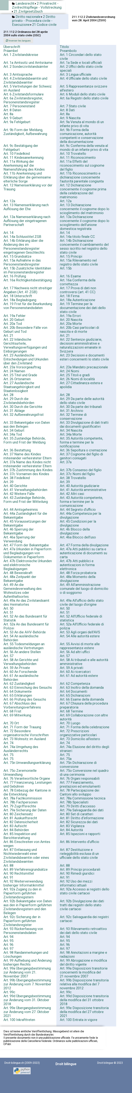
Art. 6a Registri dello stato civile (84, 98)
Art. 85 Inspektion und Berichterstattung (19, 836)
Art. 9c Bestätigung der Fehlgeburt (20, 148)
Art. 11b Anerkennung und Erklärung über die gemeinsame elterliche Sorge (27, 177)
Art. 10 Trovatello (73, 153)
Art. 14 (8, 233)
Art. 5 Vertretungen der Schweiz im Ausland (27, 88)
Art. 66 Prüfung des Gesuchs (24, 699)
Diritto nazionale (28, 17)
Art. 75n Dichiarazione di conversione (78, 765)
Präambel (10, 51)
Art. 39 (8, 482)
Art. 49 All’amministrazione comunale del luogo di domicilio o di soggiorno (84, 589)
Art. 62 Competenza (75, 683)
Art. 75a (66, 759)
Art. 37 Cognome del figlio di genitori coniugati (81, 456)
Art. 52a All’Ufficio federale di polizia (82, 626)
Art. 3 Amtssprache (17, 74)
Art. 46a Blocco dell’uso (78, 537)
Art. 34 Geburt (13, 430)
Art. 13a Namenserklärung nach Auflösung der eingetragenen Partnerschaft (26, 221)
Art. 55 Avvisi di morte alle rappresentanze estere (80, 646)
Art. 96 (8, 945)
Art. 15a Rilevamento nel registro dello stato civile (79, 262)
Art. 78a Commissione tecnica (82, 798)
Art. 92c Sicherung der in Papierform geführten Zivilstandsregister (21, 921)
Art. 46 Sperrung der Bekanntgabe (18, 531)
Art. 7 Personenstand (19, 106)
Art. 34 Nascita (71, 430)
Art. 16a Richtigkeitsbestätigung (27, 280)
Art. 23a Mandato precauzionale (84, 367)
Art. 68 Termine (71, 711)
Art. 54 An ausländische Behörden (20, 638)
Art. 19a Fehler (14, 316)
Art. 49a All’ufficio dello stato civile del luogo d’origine (82, 602)
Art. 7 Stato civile (73, 106)
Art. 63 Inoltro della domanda (82, 687)
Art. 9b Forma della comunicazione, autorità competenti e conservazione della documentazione (81, 136)
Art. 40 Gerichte (15, 486)
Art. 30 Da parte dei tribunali (81, 407)
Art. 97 (8, 948)
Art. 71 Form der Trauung (22, 727)
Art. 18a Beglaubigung (19, 300)
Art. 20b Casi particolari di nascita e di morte (79, 330)
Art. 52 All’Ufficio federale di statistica (81, 618)
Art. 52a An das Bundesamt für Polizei (26, 626)
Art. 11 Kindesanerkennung (23, 157)
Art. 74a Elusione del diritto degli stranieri (84, 749)
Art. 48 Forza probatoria (78, 573)
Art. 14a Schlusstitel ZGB (22, 237)
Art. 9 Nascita (70, 118)
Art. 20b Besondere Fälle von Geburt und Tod (25, 330)
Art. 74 (8, 743)
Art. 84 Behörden (16, 830)
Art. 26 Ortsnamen (17, 379)
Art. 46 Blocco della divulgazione (75, 531)
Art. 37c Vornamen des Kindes (26, 474)
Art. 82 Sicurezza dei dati (79, 822)
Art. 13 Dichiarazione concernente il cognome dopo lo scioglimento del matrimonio (84, 209)
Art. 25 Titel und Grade (20, 375)
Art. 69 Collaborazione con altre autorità (84, 717)
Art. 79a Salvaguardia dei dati (81, 810)
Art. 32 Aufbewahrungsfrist (23, 415)
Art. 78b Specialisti (74, 802)
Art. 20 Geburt (13, 320)
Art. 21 (8, 335)
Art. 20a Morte (71, 324)
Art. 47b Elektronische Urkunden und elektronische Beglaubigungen (27, 565)
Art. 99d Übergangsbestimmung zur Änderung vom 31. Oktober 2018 (27, 1000)
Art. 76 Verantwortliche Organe (26, 778)
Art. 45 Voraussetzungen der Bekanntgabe (24, 523)
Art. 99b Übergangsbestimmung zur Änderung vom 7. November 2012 (27, 984)
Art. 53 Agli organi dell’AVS (80, 632)
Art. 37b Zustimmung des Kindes (28, 470)
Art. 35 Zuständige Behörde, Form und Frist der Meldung (24, 440)
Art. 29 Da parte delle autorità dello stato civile (82, 401)
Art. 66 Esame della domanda (82, 699)
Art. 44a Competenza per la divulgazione (80, 515)
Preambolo (68, 51)
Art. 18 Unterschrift (17, 296)
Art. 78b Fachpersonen (20, 802)
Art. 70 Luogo (70, 723)
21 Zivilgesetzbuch (28, 11)
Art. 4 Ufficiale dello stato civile (83, 78)
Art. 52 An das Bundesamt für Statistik (25, 618)
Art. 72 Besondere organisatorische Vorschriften (26, 733)
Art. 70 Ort (11, 723)
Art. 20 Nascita (71, 320)
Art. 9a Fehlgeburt (16, 122)
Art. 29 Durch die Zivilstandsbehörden (18, 401)
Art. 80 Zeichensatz (18, 814)
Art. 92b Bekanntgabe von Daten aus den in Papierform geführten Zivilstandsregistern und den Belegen (27, 907)
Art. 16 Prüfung (14, 276)
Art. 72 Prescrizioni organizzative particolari (78, 733)
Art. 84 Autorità (71, 830)
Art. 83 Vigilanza (72, 826)
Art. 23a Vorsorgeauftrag (22, 367)
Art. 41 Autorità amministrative (83, 490)
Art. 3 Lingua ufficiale (75, 74)
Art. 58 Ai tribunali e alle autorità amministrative (84, 662)
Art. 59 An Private (16, 668)
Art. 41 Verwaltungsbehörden (25, 490)
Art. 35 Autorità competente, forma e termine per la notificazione (81, 442)
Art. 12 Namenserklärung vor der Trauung (27, 187)
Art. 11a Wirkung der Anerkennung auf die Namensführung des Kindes (24, 165)
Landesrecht (25, 3)
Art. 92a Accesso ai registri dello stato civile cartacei (84, 891)
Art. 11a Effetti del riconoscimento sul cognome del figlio (82, 165)
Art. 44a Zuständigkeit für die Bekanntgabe (25, 515)
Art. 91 (8, 877)
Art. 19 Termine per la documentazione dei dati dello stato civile (83, 308)
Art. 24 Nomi (69, 371)
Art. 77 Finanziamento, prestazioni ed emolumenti (80, 784)
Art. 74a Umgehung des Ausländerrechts (20, 749)
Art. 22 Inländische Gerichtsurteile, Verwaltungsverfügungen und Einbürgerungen (25, 345)
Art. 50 (8, 608)
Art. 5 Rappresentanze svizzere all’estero (83, 88)
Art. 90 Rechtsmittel (18, 873)
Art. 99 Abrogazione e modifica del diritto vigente (83, 962)
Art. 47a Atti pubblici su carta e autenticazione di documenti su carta (83, 553)
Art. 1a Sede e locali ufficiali (81, 63)
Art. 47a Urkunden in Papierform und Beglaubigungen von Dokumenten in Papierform (27, 553)
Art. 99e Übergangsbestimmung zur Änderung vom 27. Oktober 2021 (27, 1012)
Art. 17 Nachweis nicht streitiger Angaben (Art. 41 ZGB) (27, 290)
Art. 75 (8, 755)
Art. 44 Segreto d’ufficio (78, 509)
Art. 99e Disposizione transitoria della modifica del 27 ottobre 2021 (84, 1012)
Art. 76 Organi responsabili (80, 778)
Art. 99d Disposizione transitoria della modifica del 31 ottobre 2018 (84, 1000)
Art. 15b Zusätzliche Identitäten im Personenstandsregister (27, 270)
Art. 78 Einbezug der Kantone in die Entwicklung (27, 792)
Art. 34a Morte (71, 434)
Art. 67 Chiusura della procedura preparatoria (84, 705)
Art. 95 (8, 941)
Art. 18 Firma (69, 296)
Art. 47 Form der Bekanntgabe (26, 545)
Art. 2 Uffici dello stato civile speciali (81, 68)
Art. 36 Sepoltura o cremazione (83, 450)
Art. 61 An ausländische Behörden (20, 678)
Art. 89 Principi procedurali (80, 869)
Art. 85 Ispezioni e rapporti (80, 834)
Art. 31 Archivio (71, 411)
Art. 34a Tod (12, 434)
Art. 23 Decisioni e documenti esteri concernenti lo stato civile (84, 357)
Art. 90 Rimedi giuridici (77, 873)
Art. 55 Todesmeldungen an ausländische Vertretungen (24, 646)
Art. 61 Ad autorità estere (79, 676)
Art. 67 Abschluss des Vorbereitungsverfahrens (22, 705)
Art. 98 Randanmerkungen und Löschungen (25, 954)
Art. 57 (8, 656)
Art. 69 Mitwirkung (17, 715)
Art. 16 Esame (70, 276)
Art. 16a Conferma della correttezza (77, 282)
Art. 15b (66, 268)
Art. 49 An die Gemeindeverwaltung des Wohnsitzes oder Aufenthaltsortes (22, 591)
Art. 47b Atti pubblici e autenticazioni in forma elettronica (77, 565)
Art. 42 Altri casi (72, 494)
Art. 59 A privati (71, 668)
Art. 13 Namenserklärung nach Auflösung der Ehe (26, 207)
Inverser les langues (19, 40)
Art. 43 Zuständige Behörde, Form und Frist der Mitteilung (25, 500)
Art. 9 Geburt (13, 118)
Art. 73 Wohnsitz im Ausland (24, 739)
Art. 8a (8, 114)
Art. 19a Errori (70, 316)
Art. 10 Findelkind (16, 153)
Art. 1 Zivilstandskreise (20, 55)
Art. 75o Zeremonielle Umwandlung (20, 773)
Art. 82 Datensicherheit (20, 822)
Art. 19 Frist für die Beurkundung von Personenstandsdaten (27, 306)
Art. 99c (9, 992)
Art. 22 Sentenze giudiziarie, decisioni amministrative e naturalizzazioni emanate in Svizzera (81, 345)
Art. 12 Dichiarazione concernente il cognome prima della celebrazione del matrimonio (83, 191)
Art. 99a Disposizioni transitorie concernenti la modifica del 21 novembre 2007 (84, 972)
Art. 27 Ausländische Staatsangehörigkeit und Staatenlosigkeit (21, 387)
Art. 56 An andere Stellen (22, 652)
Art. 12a (9, 201)
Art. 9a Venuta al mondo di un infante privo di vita (82, 124)
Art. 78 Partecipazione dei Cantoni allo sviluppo (79, 792)
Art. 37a (66, 462)
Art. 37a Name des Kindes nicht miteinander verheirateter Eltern (27, 464)
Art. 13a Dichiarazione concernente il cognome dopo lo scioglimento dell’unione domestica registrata (84, 223)
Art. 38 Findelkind (16, 478)
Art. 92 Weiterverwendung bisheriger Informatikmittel (23, 883)
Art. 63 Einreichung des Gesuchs (27, 687)
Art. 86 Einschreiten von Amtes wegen (26, 844)
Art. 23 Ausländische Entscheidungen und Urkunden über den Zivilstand (25, 359)
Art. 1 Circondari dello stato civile (81, 57)
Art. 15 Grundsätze (17, 256)
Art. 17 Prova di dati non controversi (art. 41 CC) (78, 290)
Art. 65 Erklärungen (17, 695)
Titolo (64, 47)
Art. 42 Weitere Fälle (19, 494)
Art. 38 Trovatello (73, 478)
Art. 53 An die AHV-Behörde (24, 632)
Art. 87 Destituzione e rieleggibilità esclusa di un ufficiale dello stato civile (79, 854)
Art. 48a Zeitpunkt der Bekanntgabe (19, 579)
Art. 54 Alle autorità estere (80, 636)
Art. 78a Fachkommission (22, 798)
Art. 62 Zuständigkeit (19, 683)
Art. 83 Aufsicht (15, 826)
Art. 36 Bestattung (17, 450)
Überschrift (11, 47)
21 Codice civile (44, 25)
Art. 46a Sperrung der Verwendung (19, 539)
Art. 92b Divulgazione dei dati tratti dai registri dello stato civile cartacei (82, 905)
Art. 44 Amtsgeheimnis (20, 509)
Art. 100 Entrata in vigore (78, 1020)
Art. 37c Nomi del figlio (77, 474)
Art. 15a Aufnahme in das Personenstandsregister (22, 262)
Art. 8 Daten (12, 110)
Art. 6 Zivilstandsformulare (23, 94)
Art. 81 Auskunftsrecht (20, 818)
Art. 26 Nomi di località (77, 379)
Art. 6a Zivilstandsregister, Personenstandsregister (23, 100)
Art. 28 (8, 395)
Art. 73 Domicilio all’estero (80, 739)
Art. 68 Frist (12, 711)
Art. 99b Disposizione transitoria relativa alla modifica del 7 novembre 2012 (84, 984)
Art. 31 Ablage (14, 411)
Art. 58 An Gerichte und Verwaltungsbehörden (20, 662)
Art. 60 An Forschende (20, 672)
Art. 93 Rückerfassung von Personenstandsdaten (23, 931)
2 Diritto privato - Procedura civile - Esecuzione (33, 21)
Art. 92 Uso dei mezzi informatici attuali (76, 883)
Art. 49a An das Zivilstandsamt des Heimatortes (26, 602)
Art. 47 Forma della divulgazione (84, 545)
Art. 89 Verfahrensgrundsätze (25, 869)
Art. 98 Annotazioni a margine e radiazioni (83, 954)
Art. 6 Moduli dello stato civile (82, 94)
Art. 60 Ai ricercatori (75, 672)
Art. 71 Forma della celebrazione (84, 727)
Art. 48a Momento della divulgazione (77, 579)
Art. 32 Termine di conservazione (73, 417)
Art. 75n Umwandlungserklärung (27, 763)
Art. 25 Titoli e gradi (75, 375)
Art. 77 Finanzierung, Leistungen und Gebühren (27, 784)
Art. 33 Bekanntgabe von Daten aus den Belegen (26, 424)
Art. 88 (8, 865)
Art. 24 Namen (14, 371)
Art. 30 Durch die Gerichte (22, 407)
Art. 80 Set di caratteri (76, 814)
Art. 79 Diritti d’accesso (77, 806)
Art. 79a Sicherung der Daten (24, 810)
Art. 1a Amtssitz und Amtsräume (27, 63)
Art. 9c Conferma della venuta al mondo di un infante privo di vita (84, 148)
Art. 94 (8, 937)
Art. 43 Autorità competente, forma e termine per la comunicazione (81, 502)
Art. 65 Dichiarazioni (75, 695)
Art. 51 (8, 612)
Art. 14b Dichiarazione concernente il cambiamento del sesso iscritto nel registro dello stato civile (84, 247)
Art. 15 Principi (71, 256)
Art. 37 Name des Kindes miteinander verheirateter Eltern (27, 456)
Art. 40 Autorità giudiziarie (79, 486)
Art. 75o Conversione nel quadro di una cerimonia (84, 773)
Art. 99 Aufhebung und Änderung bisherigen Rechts (27, 962)
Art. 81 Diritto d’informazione (82, 818)
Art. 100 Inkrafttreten (19, 1020)
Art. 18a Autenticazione (77, 300)
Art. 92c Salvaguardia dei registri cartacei (84, 919)
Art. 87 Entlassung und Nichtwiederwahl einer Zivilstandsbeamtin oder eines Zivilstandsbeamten (26, 856)
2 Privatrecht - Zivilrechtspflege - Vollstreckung (37, 5)
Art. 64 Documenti (73, 691)
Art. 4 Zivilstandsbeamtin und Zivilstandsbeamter (25, 80)
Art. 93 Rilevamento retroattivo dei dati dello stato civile (83, 931)
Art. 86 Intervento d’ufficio (79, 842)
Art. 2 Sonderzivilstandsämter (25, 66)
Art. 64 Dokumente (17, 691)
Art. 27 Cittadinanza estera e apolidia (81, 385)
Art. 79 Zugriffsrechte (19, 806)
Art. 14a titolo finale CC (77, 237)
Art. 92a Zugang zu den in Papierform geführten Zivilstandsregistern (22, 893)
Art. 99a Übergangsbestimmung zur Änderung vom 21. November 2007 (27, 972)
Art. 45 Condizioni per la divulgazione (78, 523)
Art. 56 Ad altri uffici (75, 652)
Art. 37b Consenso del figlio (81, 470)
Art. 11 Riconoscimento (78, 157)
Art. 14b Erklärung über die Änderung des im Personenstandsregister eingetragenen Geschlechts (24, 247)
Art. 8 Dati (67, 110)
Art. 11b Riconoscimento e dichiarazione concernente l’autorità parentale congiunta (82, 177)
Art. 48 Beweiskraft (17, 573)
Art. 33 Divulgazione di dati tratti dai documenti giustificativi (84, 424)
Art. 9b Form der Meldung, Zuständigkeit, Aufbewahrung (25, 132)
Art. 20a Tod (12, 324)
